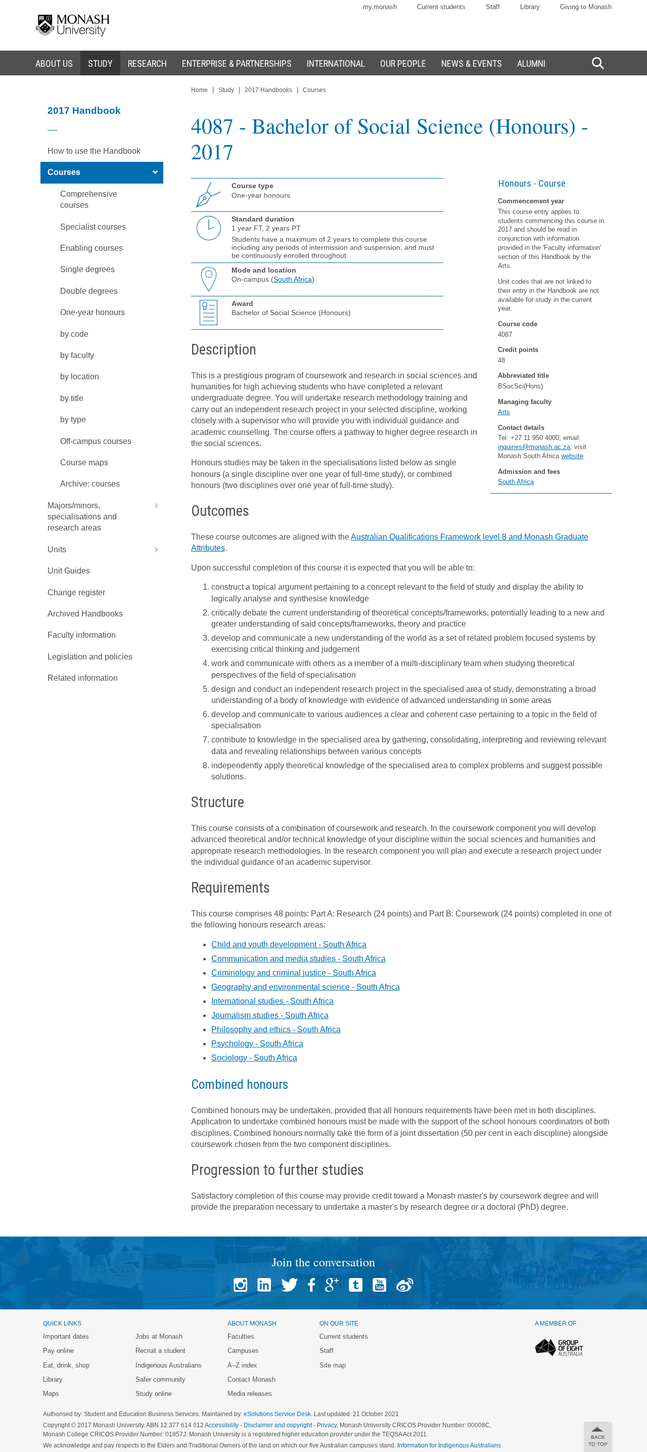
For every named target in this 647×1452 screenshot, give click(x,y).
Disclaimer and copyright (278, 1425)
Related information (83, 678)
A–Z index (242, 1365)
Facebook (311, 1285)
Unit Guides (69, 570)
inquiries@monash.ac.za (534, 447)
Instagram (240, 1285)
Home (199, 90)
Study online (153, 1393)
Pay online (58, 1350)
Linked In (264, 1285)
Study (226, 90)
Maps (51, 1393)
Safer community (160, 1379)
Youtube (379, 1285)
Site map (332, 1365)
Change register (76, 592)
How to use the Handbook (94, 151)
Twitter (289, 1285)
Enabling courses (91, 248)
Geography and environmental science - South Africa (305, 987)
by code (74, 334)
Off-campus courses (95, 441)
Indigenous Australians (168, 1365)
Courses (64, 172)
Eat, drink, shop (66, 1365)
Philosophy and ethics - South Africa (276, 1029)
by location (79, 376)
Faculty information (82, 635)
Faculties (240, 1336)
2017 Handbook (84, 110)
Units (57, 549)
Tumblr (355, 1285)
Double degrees (89, 291)
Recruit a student (160, 1350)
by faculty (77, 355)
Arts (504, 412)
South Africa (516, 482)
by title (71, 398)
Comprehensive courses (88, 199)
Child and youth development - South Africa (288, 944)
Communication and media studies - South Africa (298, 958)
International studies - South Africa (272, 1001)
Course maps (84, 462)
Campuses (243, 1350)
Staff (493, 7)
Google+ (332, 1285)
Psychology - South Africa (257, 1043)
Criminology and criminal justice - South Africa (293, 973)
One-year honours (92, 312)
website (572, 456)
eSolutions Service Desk (277, 1414)
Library (530, 7)
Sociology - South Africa (254, 1057)
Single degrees (87, 269)
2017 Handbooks (268, 90)
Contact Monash (251, 1379)
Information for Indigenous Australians (449, 1445)
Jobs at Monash (158, 1336)
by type (73, 419)
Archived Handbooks (85, 613)
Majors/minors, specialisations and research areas (82, 517)
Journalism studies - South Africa (270, 1015)
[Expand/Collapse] (152, 172)
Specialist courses (93, 227)
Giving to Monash (586, 7)
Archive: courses (90, 483)
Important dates (66, 1336)
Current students (441, 7)
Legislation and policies (90, 656)
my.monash (380, 7)
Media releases (249, 1393)
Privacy (327, 1425)
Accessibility (222, 1425)
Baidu (404, 1285)
